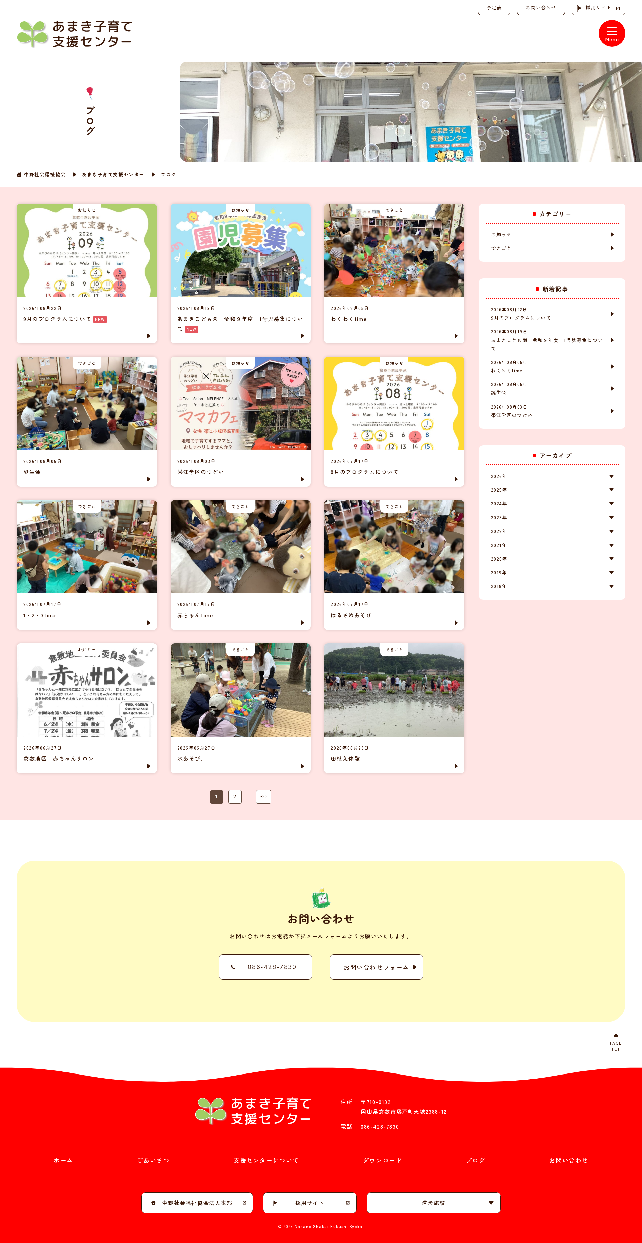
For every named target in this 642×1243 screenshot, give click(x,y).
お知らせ (501, 234)
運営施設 (433, 1203)
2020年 (499, 558)
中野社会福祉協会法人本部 (197, 1203)
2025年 (499, 489)
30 (264, 796)
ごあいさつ (153, 1160)
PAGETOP (616, 1046)
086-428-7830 (272, 967)
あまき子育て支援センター (113, 174)
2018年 (499, 586)
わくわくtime (509, 366)
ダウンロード (382, 1160)
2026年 (499, 476)
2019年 (499, 572)
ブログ (476, 1160)
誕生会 (509, 388)
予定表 (494, 7)
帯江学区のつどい (512, 411)
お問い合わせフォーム (376, 967)
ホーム (63, 1160)
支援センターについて (266, 1160)
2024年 (499, 503)
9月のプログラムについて (521, 313)
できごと (501, 248)
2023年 (499, 517)
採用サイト (598, 7)
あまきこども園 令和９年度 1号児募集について (547, 339)
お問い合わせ (541, 7)
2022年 (499, 531)
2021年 (499, 545)
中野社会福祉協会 (45, 174)
